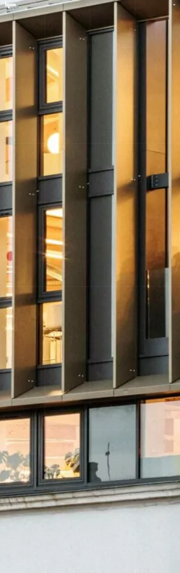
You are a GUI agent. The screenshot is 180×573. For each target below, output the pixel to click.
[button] (174, 4)
